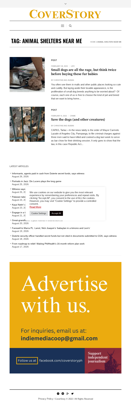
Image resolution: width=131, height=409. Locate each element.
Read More (35, 207)
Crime (73, 116)
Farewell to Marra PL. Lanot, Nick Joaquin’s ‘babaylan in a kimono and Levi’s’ (51, 228)
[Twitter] (72, 393)
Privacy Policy (45, 398)
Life (73, 66)
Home (93, 42)
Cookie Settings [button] (38, 213)
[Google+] (67, 393)
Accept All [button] (56, 213)
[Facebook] (58, 393)
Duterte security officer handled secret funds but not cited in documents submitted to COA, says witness (64, 236)
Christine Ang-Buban (64, 80)
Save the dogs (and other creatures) (78, 120)
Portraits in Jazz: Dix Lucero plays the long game (36, 181)
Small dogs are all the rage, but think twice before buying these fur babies (83, 72)
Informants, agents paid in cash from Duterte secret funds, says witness (48, 173)
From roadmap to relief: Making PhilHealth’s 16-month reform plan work (48, 243)
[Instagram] (63, 393)
